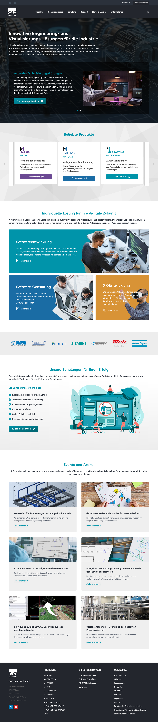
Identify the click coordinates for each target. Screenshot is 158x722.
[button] (4, 164)
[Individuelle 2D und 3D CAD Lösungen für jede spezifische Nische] (43, 608)
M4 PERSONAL (50, 691)
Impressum (118, 698)
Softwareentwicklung (87, 675)
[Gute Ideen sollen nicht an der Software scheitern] (115, 494)
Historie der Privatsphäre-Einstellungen (130, 710)
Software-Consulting (87, 679)
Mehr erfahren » (21, 525)
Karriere (117, 695)
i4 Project (118, 679)
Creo (46, 714)
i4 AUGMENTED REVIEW (54, 706)
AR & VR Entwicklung (87, 683)
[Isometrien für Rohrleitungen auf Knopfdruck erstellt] (43, 494)
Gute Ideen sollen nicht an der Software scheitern (113, 513)
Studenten (118, 691)
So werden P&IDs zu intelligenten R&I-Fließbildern (41, 568)
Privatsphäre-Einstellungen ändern (128, 706)
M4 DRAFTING (50, 679)
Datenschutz (119, 702)
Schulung (72, 12)
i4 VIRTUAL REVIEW (52, 702)
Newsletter (118, 687)
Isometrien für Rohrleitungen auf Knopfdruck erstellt (42, 513)
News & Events (99, 12)
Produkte (39, 12)
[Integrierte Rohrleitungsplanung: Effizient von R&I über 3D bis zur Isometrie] (115, 549)
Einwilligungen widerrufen (124, 714)
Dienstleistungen (55, 12)
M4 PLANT (48, 675)
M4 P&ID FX (48, 683)
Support (84, 12)
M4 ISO (47, 687)
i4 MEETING (49, 698)
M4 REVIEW (49, 695)
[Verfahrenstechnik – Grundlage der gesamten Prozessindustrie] (115, 608)
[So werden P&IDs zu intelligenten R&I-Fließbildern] (43, 549)
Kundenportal (119, 683)
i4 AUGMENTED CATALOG (55, 710)
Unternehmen (117, 12)
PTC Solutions (120, 675)
